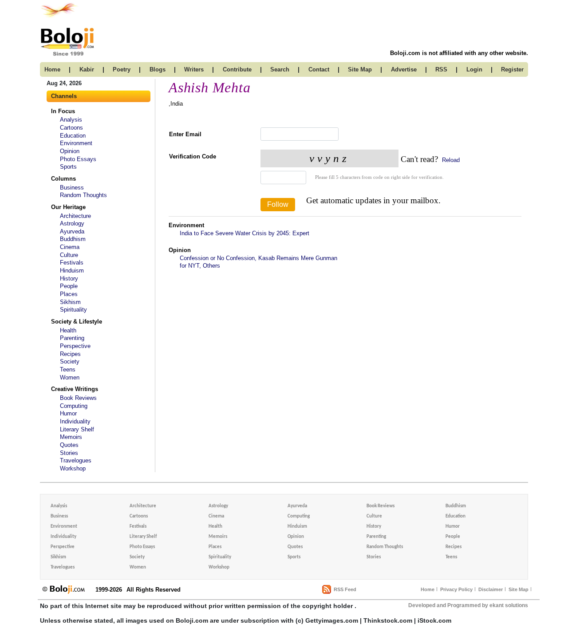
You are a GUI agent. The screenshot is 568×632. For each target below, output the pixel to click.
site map (360, 69)
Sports (68, 166)
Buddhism (73, 239)
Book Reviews (78, 398)
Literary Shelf (77, 429)
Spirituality (73, 309)
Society (69, 361)
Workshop (73, 468)
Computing (73, 406)
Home (427, 589)
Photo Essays (78, 159)
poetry (121, 69)
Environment (76, 143)
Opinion (69, 151)
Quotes (69, 445)
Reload (450, 160)
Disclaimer (490, 589)
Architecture (75, 216)
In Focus (63, 111)
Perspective (75, 346)
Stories (69, 453)
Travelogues (75, 460)
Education (73, 135)
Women (69, 377)
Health (68, 330)
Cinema (69, 247)
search (279, 69)
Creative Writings (74, 389)
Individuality (75, 421)
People (69, 286)
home (52, 69)
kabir (86, 69)
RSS (441, 69)
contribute (237, 69)
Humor (68, 413)
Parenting (72, 338)
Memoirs (71, 437)
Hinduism (72, 270)
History (69, 278)
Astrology (72, 223)
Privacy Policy (456, 589)
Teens (67, 369)
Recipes (70, 354)
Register (512, 69)
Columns (63, 178)
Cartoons (71, 127)
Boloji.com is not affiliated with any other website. (459, 53)
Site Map (519, 589)
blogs (158, 69)
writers (194, 69)
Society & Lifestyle (76, 321)
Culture (69, 255)
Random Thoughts (83, 195)
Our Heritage (68, 207)
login (474, 69)
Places (69, 294)
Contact (318, 69)
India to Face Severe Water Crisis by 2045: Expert (244, 233)
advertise (404, 69)
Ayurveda (72, 231)
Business (72, 187)
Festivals (71, 262)
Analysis (71, 119)
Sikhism (70, 302)
